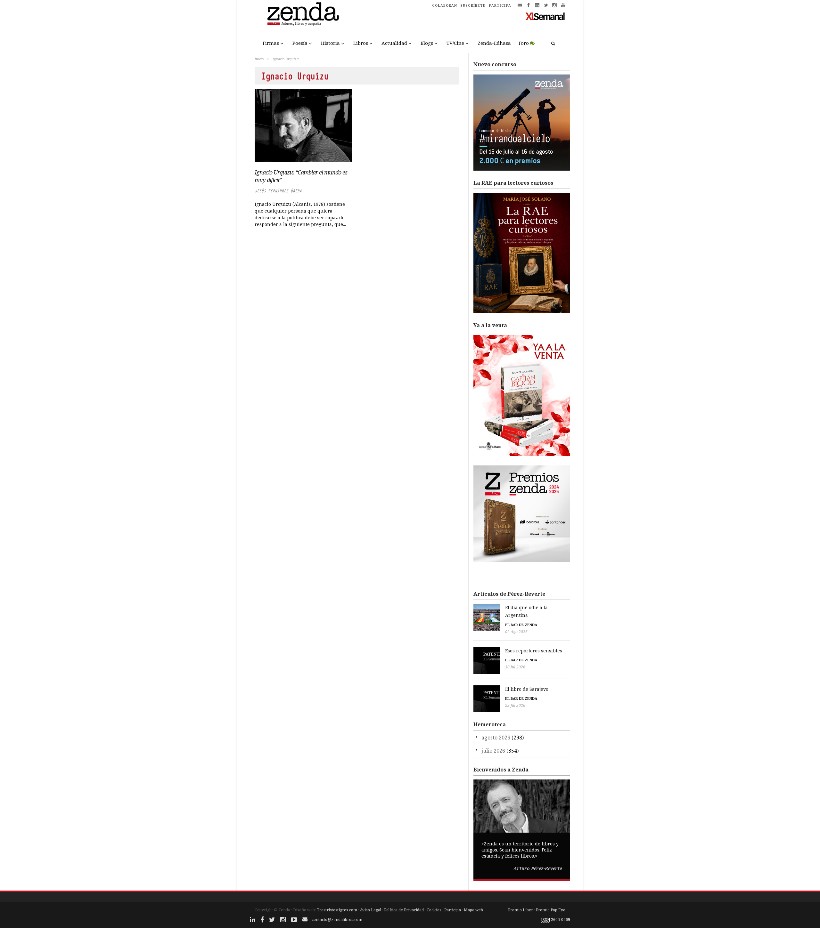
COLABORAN (444, 5)
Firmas (271, 43)
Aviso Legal (370, 910)
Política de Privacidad (404, 910)
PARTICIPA (500, 5)
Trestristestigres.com (337, 910)
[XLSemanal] (545, 16)
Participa (452, 910)
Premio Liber (520, 910)
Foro (524, 43)
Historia (330, 43)
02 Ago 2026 (516, 631)
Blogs (427, 43)
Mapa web (473, 910)
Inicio (259, 58)
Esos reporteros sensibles (533, 651)
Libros (360, 43)
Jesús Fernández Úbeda (278, 191)
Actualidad (394, 43)
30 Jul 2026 (515, 667)
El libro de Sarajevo (526, 689)
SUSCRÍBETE (473, 5)
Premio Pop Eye (550, 910)
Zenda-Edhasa (494, 43)
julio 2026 (493, 750)
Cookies (434, 910)
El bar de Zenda (521, 624)
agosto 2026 (495, 737)
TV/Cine (455, 43)
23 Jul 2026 (515, 705)
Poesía (300, 43)
